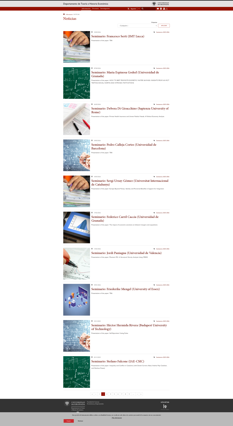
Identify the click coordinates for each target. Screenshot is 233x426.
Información (86, 8)
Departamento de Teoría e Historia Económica (85, 4)
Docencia (95, 8)
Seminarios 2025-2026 (162, 32)
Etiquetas (154, 22)
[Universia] (165, 402)
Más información (117, 418)
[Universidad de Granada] (160, 3)
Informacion (69, 14)
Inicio (64, 14)
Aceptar (69, 421)
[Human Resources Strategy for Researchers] (165, 407)
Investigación (105, 8)
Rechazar (80, 421)
